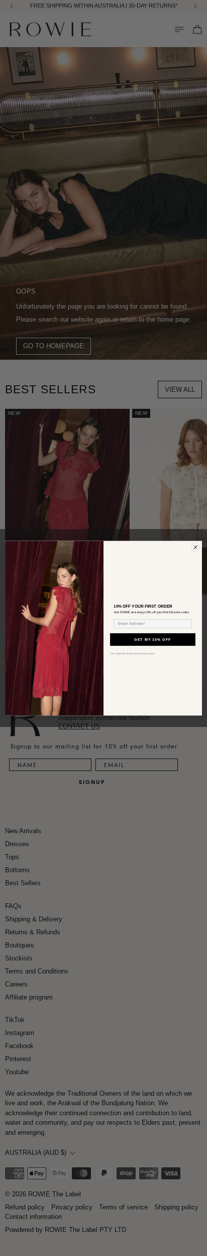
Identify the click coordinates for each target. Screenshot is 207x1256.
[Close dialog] (195, 547)
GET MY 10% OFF (152, 639)
